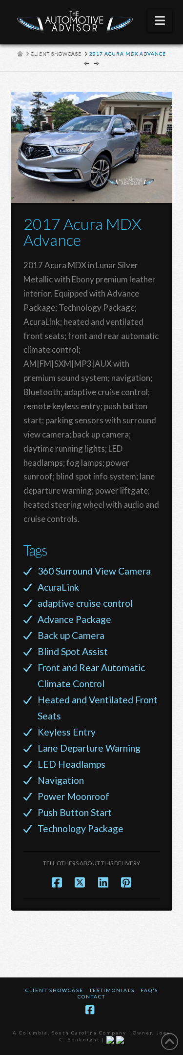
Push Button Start (75, 812)
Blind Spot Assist (73, 651)
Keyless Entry (67, 731)
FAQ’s (149, 990)
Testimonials (112, 990)
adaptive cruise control (85, 603)
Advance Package (74, 619)
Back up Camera (71, 635)
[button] (159, 20)
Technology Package (80, 828)
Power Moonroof (73, 796)
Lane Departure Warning (89, 748)
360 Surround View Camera (94, 571)
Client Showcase (54, 990)
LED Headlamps (71, 764)
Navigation (61, 780)
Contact (91, 996)
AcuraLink (58, 587)
